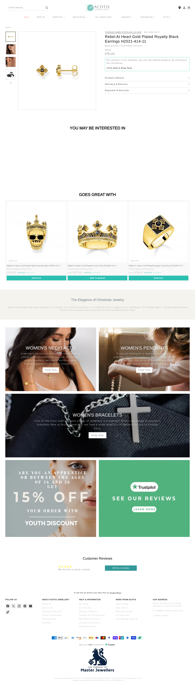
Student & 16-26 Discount (92, 615)
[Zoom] (57, 70)
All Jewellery (103, 17)
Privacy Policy (115, 593)
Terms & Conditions (51, 615)
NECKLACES (79, 17)
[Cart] (189, 7)
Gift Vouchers (122, 615)
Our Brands (85, 608)
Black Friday (122, 604)
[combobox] (24, 7)
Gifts (166, 17)
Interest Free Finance (90, 623)
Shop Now (51, 370)
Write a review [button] (120, 568)
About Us (46, 604)
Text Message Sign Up (127, 619)
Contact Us (47, 608)
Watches (58, 17)
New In (41, 17)
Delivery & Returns (116, 84)
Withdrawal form (87, 626)
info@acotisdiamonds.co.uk (169, 610)
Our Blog (83, 604)
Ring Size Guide (124, 611)
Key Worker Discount (89, 619)
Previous (3, 241)
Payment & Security (117, 90)
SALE (26, 17)
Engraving (147, 17)
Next (191, 241)
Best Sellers (122, 608)
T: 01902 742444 (161, 615)
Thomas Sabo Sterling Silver (123, 32)
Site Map (46, 623)
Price (108, 50)
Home (8, 27)
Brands (126, 17)
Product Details (114, 78)
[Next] (10, 82)
